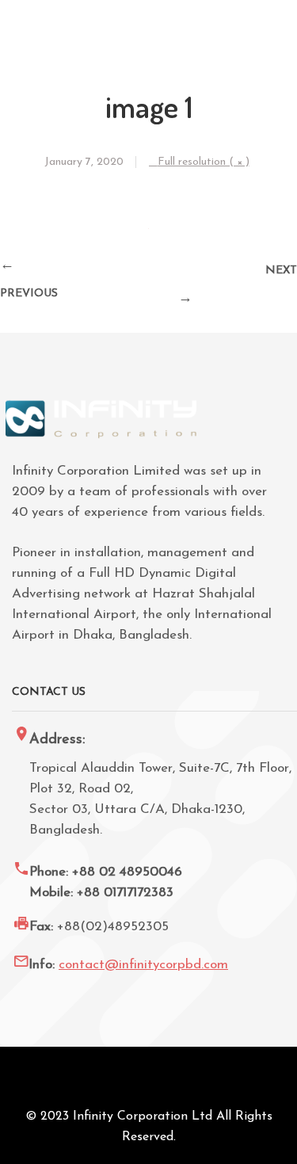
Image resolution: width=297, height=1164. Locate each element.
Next (281, 271)
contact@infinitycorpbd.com (143, 964)
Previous (29, 294)
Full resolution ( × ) (203, 162)
